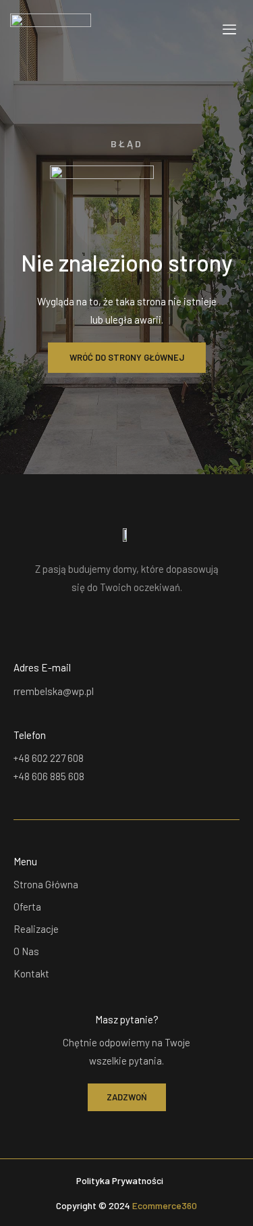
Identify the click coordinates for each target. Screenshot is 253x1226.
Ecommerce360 (164, 1205)
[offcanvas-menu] (229, 29)
